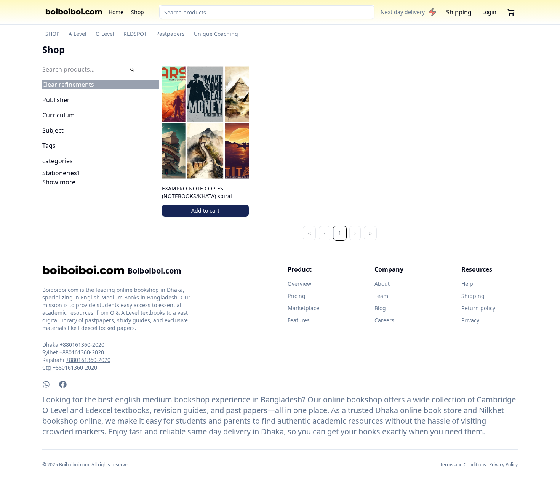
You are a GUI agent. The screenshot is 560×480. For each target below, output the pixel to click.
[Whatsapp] (46, 384)
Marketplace (303, 308)
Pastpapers (170, 33)
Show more (58, 182)
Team (381, 295)
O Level (105, 33)
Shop (137, 12)
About (382, 283)
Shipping (459, 12)
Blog (380, 308)
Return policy (478, 308)
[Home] (73, 12)
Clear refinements (68, 84)
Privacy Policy (503, 464)
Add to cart (205, 210)
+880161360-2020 (82, 344)
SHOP (52, 33)
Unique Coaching (216, 33)
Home (116, 12)
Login (489, 12)
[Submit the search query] (132, 70)
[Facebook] (63, 384)
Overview (299, 283)
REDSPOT (135, 33)
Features (299, 320)
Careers (384, 320)
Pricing (297, 295)
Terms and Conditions (463, 464)
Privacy (470, 320)
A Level (77, 33)
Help (467, 283)
